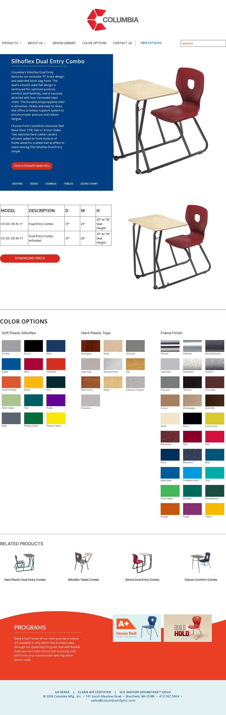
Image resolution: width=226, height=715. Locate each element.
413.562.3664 (169, 696)
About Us (35, 43)
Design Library (64, 43)
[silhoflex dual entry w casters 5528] (169, 289)
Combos (50, 183)
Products (10, 43)
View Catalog (151, 43)
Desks (34, 183)
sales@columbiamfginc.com (113, 700)
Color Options (94, 43)
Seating (17, 183)
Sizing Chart (89, 183)
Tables (68, 183)
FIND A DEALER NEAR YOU (32, 165)
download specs (30, 258)
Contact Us (122, 43)
